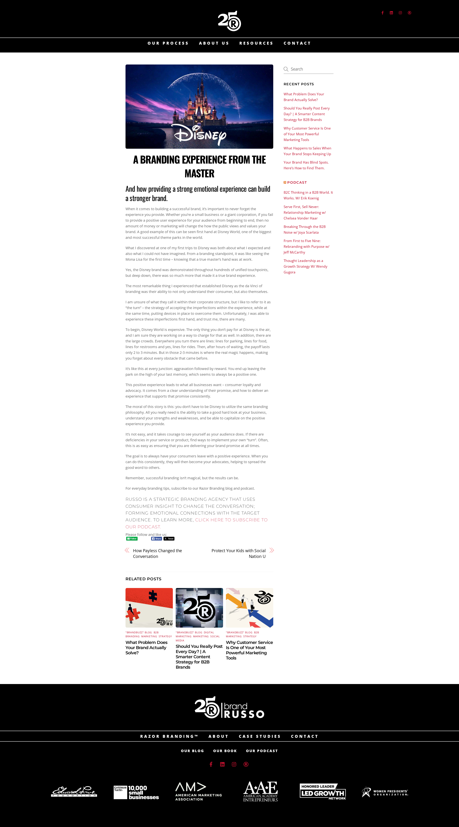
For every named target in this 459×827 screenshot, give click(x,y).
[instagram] (400, 12)
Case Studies (260, 736)
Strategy (165, 636)
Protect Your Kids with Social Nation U (239, 553)
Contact (297, 43)
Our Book (225, 750)
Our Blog (192, 750)
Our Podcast (262, 750)
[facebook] (382, 12)
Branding (133, 636)
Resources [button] (256, 43)
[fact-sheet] (409, 12)
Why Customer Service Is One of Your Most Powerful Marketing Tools (249, 650)
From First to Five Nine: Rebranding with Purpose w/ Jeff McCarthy (306, 246)
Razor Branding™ (169, 736)
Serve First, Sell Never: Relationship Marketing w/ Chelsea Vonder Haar (305, 212)
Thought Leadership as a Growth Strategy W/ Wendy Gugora (305, 266)
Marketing (149, 636)
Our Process (168, 43)
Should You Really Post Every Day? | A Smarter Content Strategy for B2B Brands (199, 657)
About (219, 736)
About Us (214, 43)
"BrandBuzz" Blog (139, 632)
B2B (156, 632)
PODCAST (297, 182)
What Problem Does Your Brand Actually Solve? (146, 647)
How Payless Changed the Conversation (157, 553)
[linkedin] (391, 12)
